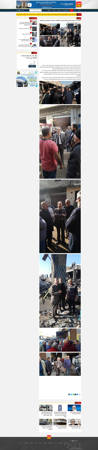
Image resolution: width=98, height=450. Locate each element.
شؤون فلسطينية (66, 10)
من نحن (79, 447)
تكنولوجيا (39, 443)
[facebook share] (77, 394)
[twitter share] (75, 394)
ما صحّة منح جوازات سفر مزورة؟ (33, 14)
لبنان (75, 10)
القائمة (48, 10)
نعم (34, 61)
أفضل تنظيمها (32, 64)
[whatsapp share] (73, 394)
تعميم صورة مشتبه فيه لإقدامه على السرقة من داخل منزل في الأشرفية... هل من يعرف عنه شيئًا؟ (61, 14)
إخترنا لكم (75, 444)
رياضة (35, 443)
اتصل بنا (68, 447)
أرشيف (65, 444)
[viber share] (71, 394)
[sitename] (49, 437)
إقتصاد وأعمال (50, 443)
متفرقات (31, 443)
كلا (34, 62)
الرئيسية (79, 10)
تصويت (34, 66)
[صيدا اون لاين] (79, 4)
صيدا (71, 10)
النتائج (30, 66)
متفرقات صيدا (26, 443)
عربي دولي (59, 10)
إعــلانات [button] (79, 444)
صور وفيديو (69, 444)
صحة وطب (44, 443)
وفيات (21, 443)
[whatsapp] (69, 394)
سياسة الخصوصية (73, 447)
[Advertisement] (60, 55)
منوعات (54, 10)
